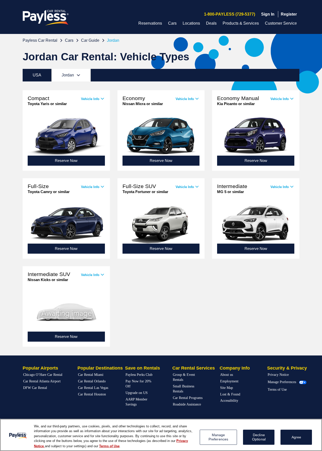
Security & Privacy (287, 368)
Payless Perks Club (139, 375)
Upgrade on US (137, 393)
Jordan (113, 40)
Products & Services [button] (241, 23)
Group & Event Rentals (184, 377)
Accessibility (229, 400)
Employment (229, 381)
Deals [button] (211, 23)
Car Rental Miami (90, 375)
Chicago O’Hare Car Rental (42, 375)
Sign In (267, 14)
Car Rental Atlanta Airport (42, 381)
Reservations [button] (150, 23)
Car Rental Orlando (92, 381)
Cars (69, 40)
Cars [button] (172, 23)
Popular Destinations (100, 368)
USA (37, 75)
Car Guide (90, 40)
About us (226, 375)
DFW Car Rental (35, 388)
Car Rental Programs (188, 398)
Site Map (226, 388)
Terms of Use (277, 389)
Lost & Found (230, 394)
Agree (296, 437)
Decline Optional (259, 437)
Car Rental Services (193, 368)
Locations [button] (191, 23)
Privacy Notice (278, 375)
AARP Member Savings (136, 401)
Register (289, 14)
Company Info (235, 368)
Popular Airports (40, 368)
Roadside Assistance (187, 404)
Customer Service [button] (281, 23)
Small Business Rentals (183, 388)
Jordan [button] (75, 75)
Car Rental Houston (92, 394)
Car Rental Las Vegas (93, 388)
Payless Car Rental (40, 40)
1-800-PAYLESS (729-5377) (229, 14)
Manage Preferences (282, 382)
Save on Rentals (142, 368)
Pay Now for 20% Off (138, 383)
